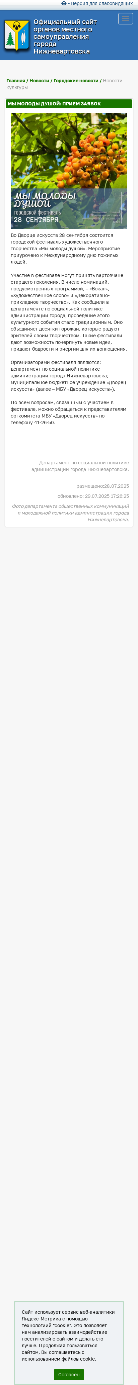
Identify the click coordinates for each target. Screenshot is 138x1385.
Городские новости (76, 80)
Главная (15, 80)
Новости (39, 80)
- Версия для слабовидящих (100, 3)
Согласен (69, 1374)
